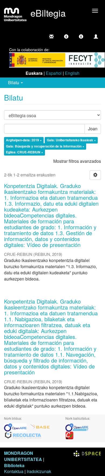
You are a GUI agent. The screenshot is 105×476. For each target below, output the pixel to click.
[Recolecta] (23, 435)
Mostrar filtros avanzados (77, 161)
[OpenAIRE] (16, 427)
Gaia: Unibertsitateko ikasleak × (71, 140)
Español (54, 73)
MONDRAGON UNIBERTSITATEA (23, 456)
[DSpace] (87, 453)
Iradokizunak (39, 471)
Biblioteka (14, 465)
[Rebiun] (69, 435)
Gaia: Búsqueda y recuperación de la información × (45, 146)
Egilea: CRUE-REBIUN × (24, 152)
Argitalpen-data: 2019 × (24, 140)
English (72, 73)
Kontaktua (13, 471)
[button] (66, 36)
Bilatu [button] (14, 82)
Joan (92, 129)
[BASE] (39, 427)
